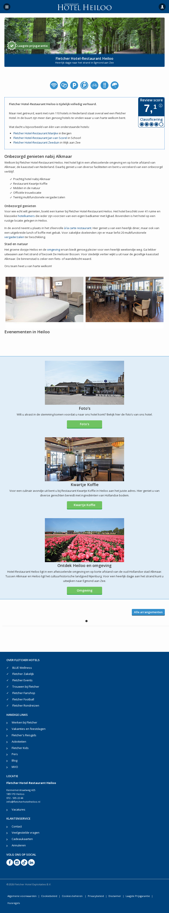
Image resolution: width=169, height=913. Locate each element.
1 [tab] (86, 621)
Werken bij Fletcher (24, 722)
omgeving (53, 249)
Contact (17, 826)
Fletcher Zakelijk (23, 674)
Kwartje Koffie (84, 505)
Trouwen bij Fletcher (25, 687)
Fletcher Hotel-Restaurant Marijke (35, 133)
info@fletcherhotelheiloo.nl (23, 801)
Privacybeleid (96, 896)
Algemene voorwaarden (22, 896)
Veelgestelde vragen (25, 833)
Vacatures (18, 809)
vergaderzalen (14, 237)
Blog (14, 760)
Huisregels (13, 903)
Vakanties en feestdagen (29, 729)
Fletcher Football (23, 699)
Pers (15, 754)
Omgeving (84, 590)
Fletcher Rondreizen (25, 705)
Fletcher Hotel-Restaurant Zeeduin (36, 142)
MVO (15, 767)
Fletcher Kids (20, 748)
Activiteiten (19, 742)
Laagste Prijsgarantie (138, 896)
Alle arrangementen (148, 612)
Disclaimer (114, 896)
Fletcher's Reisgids (24, 735)
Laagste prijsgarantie (32, 46)
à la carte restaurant (77, 228)
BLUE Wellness (22, 668)
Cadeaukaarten (22, 839)
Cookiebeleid (49, 896)
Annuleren (19, 845)
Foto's (84, 424)
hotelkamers (26, 216)
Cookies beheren (72, 896)
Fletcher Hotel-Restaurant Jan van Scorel (40, 138)
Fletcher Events (22, 680)
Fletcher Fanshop (23, 693)
